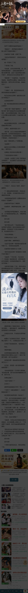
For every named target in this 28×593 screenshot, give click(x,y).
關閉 (26, 273)
